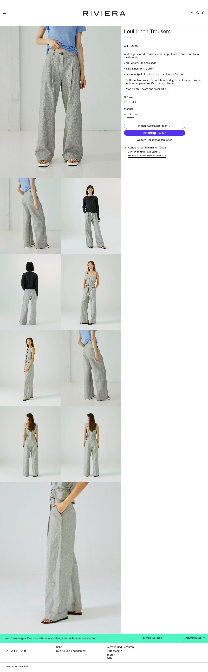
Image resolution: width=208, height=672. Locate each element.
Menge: (128, 108)
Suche (58, 647)
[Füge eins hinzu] (136, 114)
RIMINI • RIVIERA (20, 666)
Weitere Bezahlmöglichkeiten (154, 139)
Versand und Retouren (120, 647)
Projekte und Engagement (70, 650)
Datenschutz (114, 650)
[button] (198, 13)
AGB (109, 658)
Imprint (111, 654)
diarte (127, 37)
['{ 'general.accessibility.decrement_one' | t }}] (125, 114)
